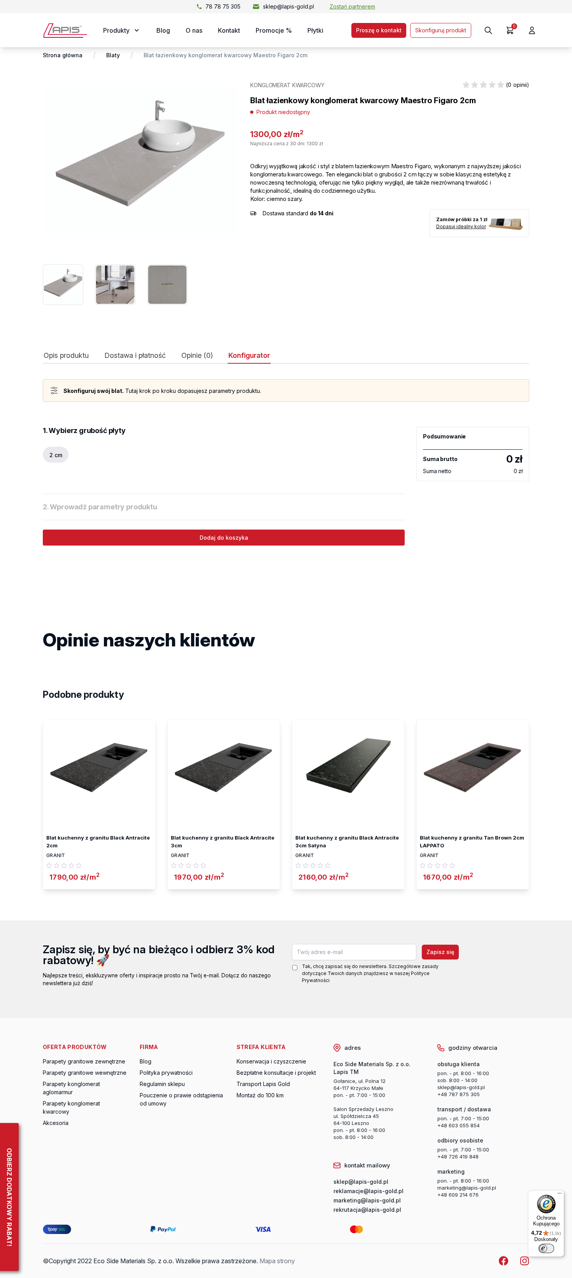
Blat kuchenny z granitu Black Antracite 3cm (222, 841)
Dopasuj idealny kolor (461, 226)
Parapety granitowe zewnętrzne (84, 1061)
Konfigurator (249, 355)
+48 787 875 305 (458, 1094)
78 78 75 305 (222, 6)
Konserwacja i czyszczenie (271, 1061)
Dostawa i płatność (135, 355)
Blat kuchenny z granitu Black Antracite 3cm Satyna (347, 841)
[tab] (66, 357)
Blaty (113, 55)
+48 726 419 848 (458, 1156)
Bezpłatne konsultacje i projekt (276, 1072)
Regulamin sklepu (162, 1084)
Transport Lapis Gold (263, 1084)
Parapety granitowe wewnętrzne (84, 1072)
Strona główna (62, 55)
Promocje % (274, 30)
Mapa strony (277, 1261)
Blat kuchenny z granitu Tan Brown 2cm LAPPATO (472, 841)
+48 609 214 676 (458, 1195)
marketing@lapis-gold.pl (466, 1188)
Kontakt (229, 30)
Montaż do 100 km (260, 1095)
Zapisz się (440, 952)
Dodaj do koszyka (224, 537)
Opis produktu (66, 355)
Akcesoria (55, 1123)
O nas (194, 30)
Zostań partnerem (352, 6)
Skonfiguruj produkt (440, 30)
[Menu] (559, 1195)
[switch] (546, 1248)
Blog (163, 30)
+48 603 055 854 (458, 1125)
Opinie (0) (197, 355)
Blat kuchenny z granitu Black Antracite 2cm (98, 841)
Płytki (315, 30)
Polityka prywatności (166, 1072)
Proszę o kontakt (379, 30)
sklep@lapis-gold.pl (288, 6)
